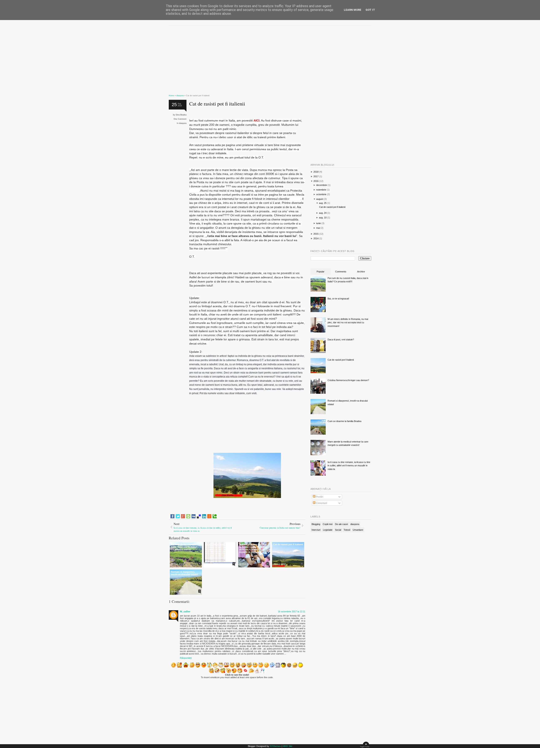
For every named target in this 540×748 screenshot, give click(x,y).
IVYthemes (275, 746)
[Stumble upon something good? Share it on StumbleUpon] (188, 516)
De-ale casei (341, 524)
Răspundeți (186, 658)
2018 (316, 171)
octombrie (321, 194)
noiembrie (321, 189)
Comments (340, 271)
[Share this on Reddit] (209, 516)
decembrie (321, 185)
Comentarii (321, 503)
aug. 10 (323, 217)
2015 (316, 234)
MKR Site (287, 746)
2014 (316, 238)
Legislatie (327, 530)
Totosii (347, 530)
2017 (316, 176)
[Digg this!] (194, 516)
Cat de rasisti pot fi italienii (217, 103)
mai (318, 228)
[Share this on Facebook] (172, 516)
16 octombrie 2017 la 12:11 (291, 611)
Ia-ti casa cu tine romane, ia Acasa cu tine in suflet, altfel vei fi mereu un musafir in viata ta (349, 465)
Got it (370, 9)
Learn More (352, 9)
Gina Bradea (181, 115)
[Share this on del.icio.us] (199, 516)
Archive (361, 271)
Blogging (316, 524)
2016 (316, 181)
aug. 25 (323, 203)
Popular (320, 271)
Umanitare (358, 530)
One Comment (180, 119)
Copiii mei (327, 524)
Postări (319, 496)
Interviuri (316, 530)
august (319, 199)
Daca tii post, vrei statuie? (341, 339)
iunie (318, 223)
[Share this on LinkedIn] (204, 516)
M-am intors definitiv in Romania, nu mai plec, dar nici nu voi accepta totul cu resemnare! (348, 322)
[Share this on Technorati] (215, 516)
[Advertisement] (237, 58)
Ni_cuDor (185, 611)
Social (338, 530)
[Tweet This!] (178, 516)
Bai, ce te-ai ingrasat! (338, 298)
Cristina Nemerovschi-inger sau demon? (348, 380)
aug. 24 (323, 213)
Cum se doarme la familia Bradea (344, 421)
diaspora (182, 123)
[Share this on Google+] (183, 516)
